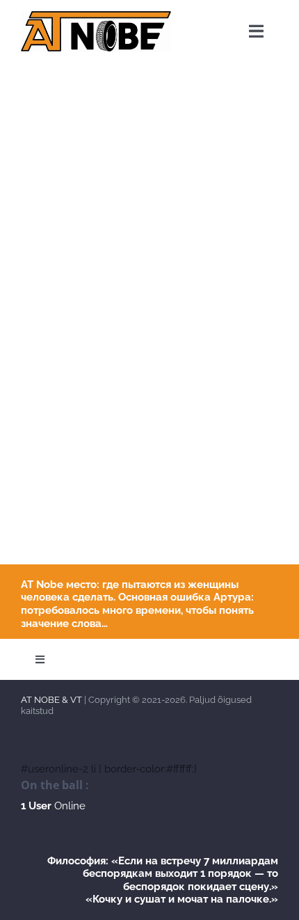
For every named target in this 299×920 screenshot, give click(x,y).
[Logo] (96, 16)
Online (53, 806)
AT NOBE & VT (51, 700)
